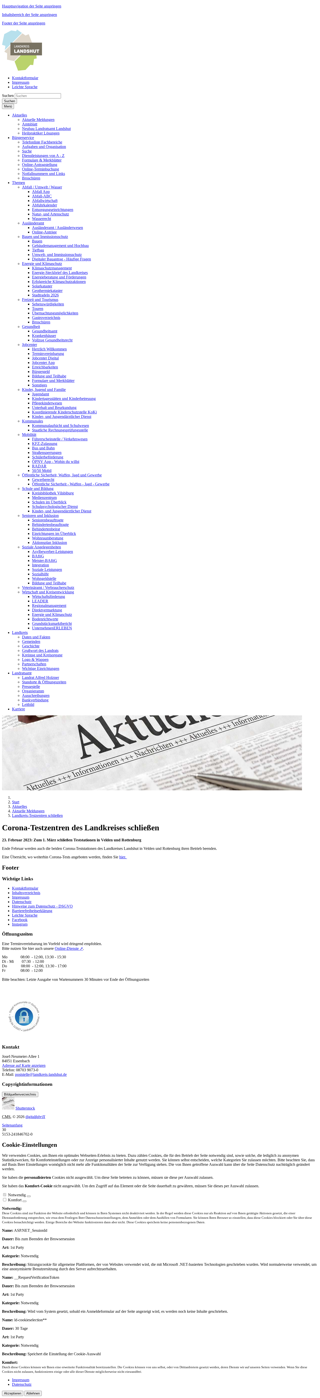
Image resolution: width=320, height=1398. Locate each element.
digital (35, 1117)
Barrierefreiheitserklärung (32, 911)
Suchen (8, 95)
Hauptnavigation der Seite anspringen (31, 6)
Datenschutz (22, 902)
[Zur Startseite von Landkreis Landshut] (22, 69)
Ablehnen (33, 1393)
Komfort (15, 1200)
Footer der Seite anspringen (23, 23)
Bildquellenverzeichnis (20, 1094)
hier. (123, 857)
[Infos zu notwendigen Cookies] (29, 1196)
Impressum (20, 897)
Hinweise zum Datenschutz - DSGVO (42, 906)
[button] (19, 115)
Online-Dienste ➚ (69, 948)
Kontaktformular (25, 888)
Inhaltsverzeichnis (26, 893)
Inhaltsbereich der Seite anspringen (29, 14)
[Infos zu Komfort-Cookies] (24, 1201)
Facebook (20, 920)
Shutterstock (25, 1108)
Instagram (20, 924)
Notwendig (17, 1195)
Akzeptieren (12, 1393)
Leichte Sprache (25, 915)
